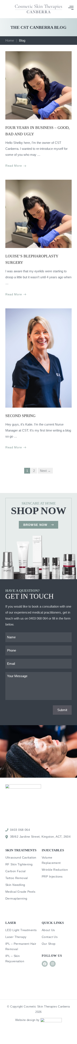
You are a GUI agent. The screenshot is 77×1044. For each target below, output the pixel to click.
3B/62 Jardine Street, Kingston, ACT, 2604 (40, 836)
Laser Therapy (15, 937)
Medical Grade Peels (20, 891)
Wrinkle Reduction (55, 869)
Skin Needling (15, 885)
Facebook (45, 964)
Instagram (53, 964)
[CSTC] (38, 8)
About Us (48, 930)
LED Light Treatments (21, 930)
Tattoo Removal (16, 878)
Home (9, 40)
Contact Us (50, 937)
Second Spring (20, 416)
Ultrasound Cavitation (20, 857)
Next (45, 470)
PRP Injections (52, 876)
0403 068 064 (38, 618)
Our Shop (48, 943)
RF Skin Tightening (19, 864)
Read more (13, 165)
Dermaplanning (16, 898)
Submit (62, 710)
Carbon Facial (15, 871)
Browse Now (35, 524)
